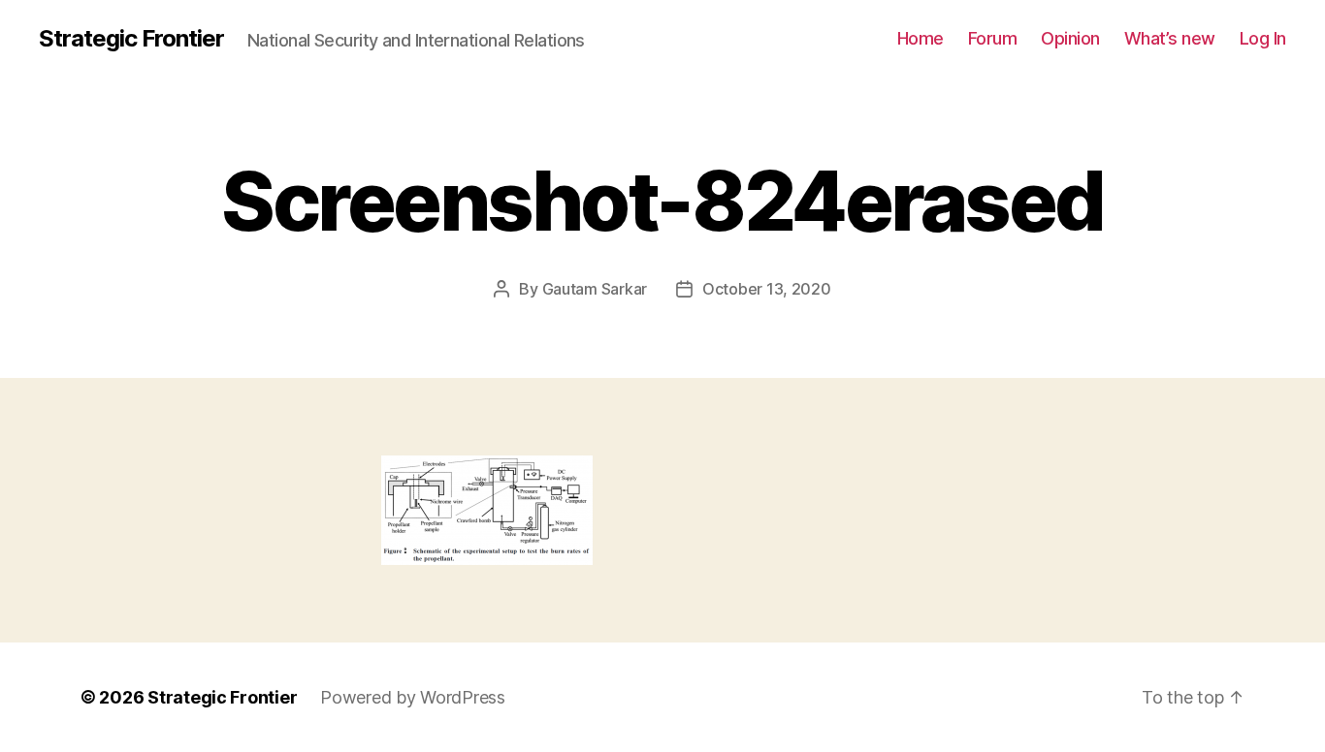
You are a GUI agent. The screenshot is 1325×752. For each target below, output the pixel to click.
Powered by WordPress (412, 697)
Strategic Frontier (131, 38)
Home (920, 38)
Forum (993, 38)
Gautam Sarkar (595, 288)
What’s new (1169, 38)
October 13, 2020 (766, 288)
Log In (1263, 38)
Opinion (1070, 38)
